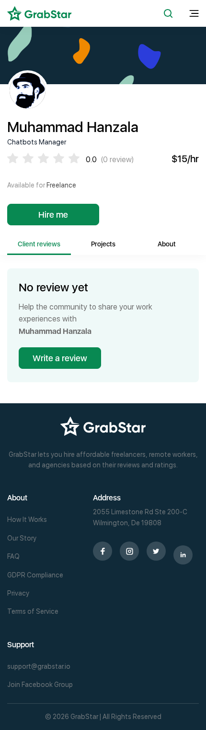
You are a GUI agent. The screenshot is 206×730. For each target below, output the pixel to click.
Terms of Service (32, 611)
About (167, 244)
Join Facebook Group (40, 684)
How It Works (27, 519)
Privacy (18, 593)
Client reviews (39, 244)
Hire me (53, 215)
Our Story (21, 538)
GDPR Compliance (35, 575)
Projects (103, 244)
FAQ (13, 556)
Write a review (60, 358)
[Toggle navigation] (194, 13)
